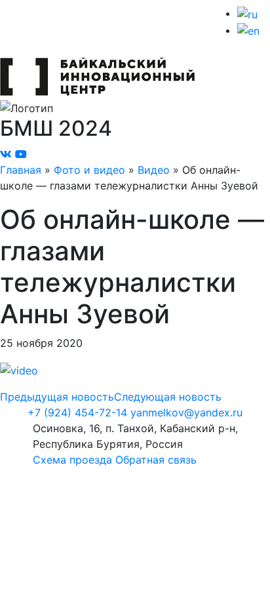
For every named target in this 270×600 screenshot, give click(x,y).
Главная (20, 169)
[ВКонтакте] (6, 154)
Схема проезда (72, 459)
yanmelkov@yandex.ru (186, 412)
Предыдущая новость (57, 396)
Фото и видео (89, 169)
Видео (154, 169)
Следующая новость (168, 396)
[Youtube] (21, 154)
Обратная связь (156, 459)
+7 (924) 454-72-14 (77, 412)
